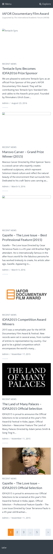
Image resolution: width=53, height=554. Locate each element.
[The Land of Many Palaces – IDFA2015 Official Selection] (26, 379)
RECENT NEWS (9, 63)
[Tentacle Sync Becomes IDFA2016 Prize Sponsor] (26, 45)
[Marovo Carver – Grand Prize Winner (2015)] (26, 128)
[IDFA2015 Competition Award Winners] (26, 295)
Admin (5, 103)
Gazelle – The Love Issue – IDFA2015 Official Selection (22, 485)
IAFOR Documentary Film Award (25, 13)
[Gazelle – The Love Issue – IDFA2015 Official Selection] (26, 461)
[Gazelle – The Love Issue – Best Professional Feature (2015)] (26, 211)
